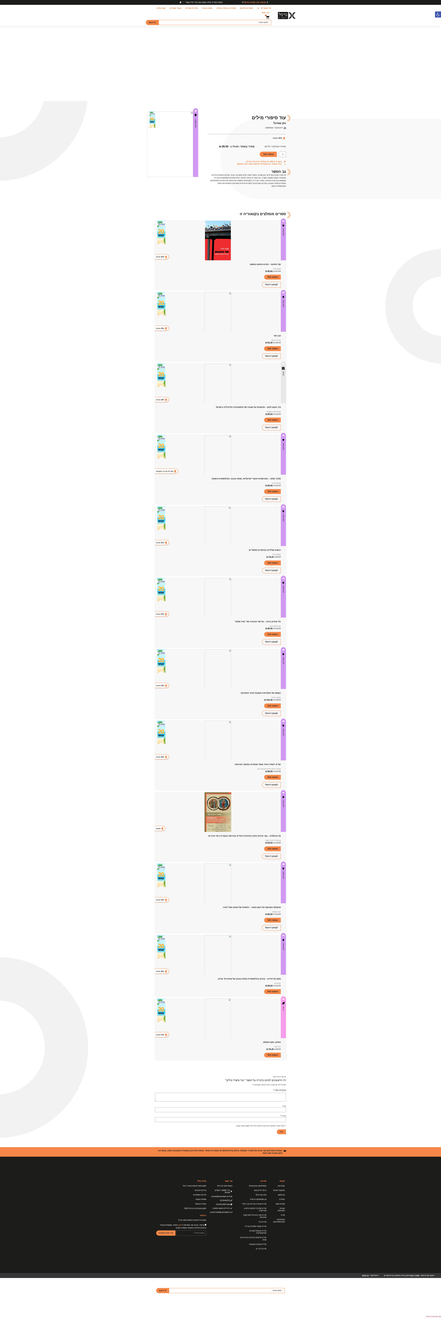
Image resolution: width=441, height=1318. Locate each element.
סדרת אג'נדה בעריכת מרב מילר (254, 1204)
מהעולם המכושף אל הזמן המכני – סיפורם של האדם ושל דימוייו (252, 907)
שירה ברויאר (276, 340)
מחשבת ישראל (279, 1190)
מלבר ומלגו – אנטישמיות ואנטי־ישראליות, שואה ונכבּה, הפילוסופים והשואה (246, 479)
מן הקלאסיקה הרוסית (258, 1199)
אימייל (283, 1116)
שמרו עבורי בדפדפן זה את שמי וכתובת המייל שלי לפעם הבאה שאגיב (260, 1126)
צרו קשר (265, 12)
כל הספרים (266, 8)
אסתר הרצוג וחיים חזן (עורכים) (269, 769)
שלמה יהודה (276, 697)
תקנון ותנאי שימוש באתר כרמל (194, 1186)
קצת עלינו (161, 8)
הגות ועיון (195, 123)
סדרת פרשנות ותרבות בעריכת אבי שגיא (253, 1238)
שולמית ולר (276, 555)
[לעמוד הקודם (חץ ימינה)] (4, 659)
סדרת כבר (262, 1222)
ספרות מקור (280, 1204)
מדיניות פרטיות (200, 1190)
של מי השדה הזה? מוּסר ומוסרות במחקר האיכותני (258, 764)
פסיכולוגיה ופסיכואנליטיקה (279, 1221)
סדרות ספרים (191, 8)
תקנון (180, 1225)
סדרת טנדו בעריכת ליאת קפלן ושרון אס (254, 1216)
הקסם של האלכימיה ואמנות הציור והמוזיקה (261, 693)
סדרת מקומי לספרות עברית (255, 1226)
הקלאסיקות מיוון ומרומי (257, 1186)
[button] (438, 14)
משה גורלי (277, 269)
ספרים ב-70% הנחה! (226, 8)
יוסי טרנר (277, 983)
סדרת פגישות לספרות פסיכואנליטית (257, 1232)
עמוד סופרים (175, 8)
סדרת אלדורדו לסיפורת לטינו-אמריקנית (255, 1209)
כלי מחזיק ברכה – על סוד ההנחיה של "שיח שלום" (258, 621)
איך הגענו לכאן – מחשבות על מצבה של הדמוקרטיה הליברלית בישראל (248, 407)
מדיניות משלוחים (199, 1195)
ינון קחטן (365, 1275)
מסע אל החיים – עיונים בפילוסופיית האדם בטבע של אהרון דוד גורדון (249, 979)
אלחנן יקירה (276, 483)
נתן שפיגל (279, 123)
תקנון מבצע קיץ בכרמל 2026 (195, 1208)
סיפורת (282, 1199)
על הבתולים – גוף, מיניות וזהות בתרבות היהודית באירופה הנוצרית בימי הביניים (244, 836)
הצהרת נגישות (200, 1204)
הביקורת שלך (280, 1090)
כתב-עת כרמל (261, 1195)
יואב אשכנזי (276, 912)
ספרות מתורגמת (281, 1209)
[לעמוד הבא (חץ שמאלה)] (437, 659)
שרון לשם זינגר (275, 626)
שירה (283, 1008)
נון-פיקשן (281, 1195)
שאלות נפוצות (201, 1199)
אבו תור (277, 336)
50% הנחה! (207, 8)
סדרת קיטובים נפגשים (257, 1244)
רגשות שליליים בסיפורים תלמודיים (265, 550)
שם (284, 1106)
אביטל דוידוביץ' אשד (273, 840)
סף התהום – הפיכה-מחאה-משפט (265, 264)
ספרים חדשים (246, 8)
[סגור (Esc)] (2, 2)
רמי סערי (277, 1047)
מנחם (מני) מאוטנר (273, 412)
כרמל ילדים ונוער (260, 1190)
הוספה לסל (268, 154)
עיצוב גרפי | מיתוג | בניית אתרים (401, 1275)
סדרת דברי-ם (261, 1249)
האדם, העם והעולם (272, 1042)
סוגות (283, 373)
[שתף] (7, 2)
